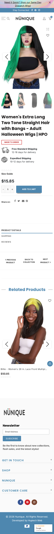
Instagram (34, 502)
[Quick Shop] (50, 363)
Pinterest (27, 201)
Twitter (19, 201)
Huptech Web (35, 520)
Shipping (6, 236)
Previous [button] (6, 57)
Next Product (44, 261)
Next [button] (47, 57)
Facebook (15, 201)
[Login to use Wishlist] (47, 35)
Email (23, 201)
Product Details (11, 230)
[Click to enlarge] (47, 29)
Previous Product (11, 261)
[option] (27, 57)
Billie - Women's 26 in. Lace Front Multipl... (24, 369)
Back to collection (29, 260)
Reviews (6, 242)
